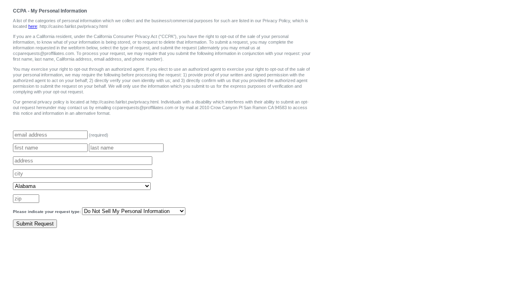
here (32, 26)
